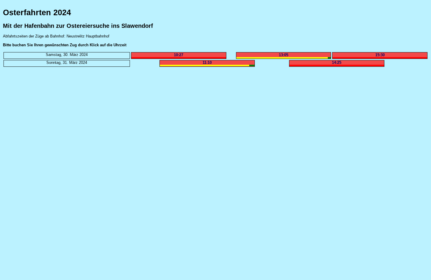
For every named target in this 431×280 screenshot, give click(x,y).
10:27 (178, 55)
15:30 (380, 55)
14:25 (336, 62)
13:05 (283, 55)
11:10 (207, 62)
